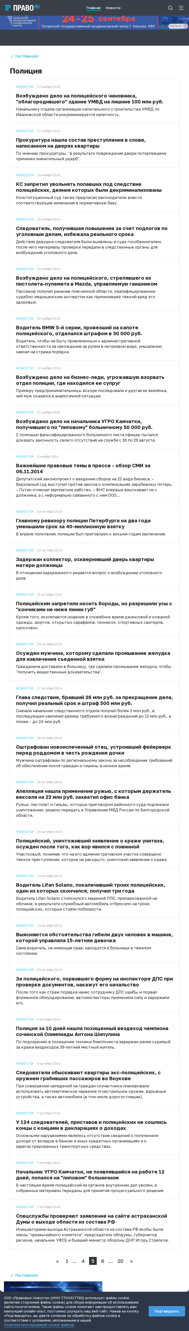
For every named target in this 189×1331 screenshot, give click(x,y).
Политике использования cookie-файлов (39, 1325)
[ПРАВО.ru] (22, 8)
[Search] (170, 8)
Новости (24, 87)
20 (120, 1261)
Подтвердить (167, 1311)
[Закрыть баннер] (98, 1284)
